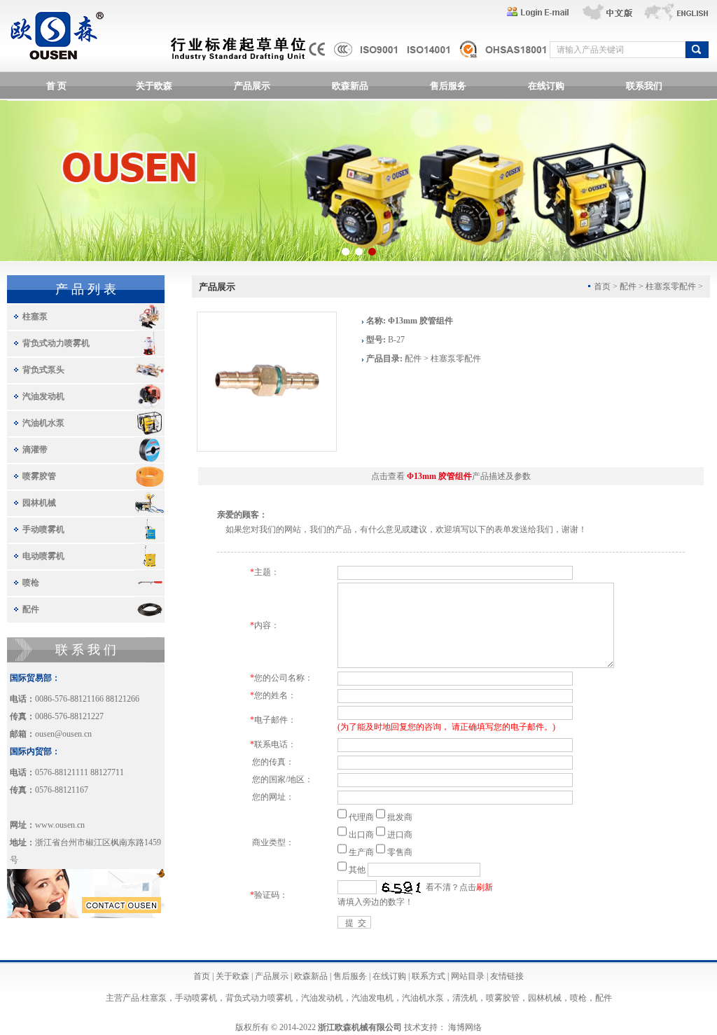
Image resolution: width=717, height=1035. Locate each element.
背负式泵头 (43, 370)
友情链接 (507, 976)
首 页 (56, 86)
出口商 (361, 835)
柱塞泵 (35, 316)
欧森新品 (350, 86)
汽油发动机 (43, 396)
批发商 (399, 817)
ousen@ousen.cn (63, 734)
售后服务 (448, 86)
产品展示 (252, 86)
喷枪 (30, 583)
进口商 (399, 835)
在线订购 (546, 86)
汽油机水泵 (43, 423)
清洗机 (465, 998)
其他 (357, 870)
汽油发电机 (372, 998)
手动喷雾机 (43, 529)
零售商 (399, 852)
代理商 (361, 817)
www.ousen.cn (60, 825)
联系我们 (644, 86)
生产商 (361, 852)
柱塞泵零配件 (671, 286)
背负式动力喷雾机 (56, 343)
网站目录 (468, 976)
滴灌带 (35, 449)
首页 (201, 976)
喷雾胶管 (39, 476)
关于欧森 (154, 86)
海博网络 (465, 1027)
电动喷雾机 (43, 556)
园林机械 (39, 503)
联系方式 (428, 976)
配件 (30, 609)
